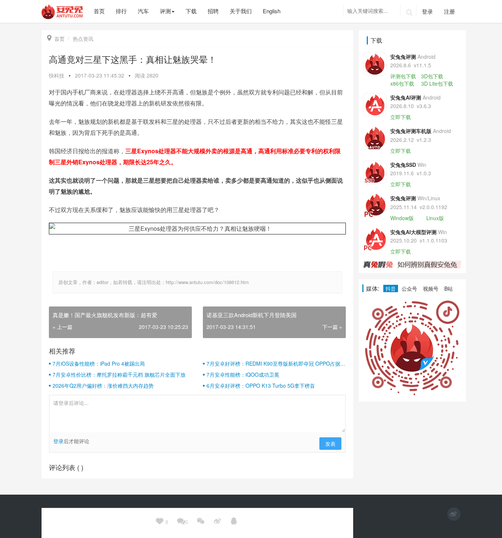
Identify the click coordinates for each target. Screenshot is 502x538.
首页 (56, 38)
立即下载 (400, 117)
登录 (427, 11)
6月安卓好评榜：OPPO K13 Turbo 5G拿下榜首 (261, 385)
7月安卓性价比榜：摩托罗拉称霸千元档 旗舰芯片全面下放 (119, 374)
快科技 (56, 75)
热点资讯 (83, 38)
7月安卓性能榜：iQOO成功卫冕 (243, 374)
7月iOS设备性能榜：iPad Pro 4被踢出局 (99, 363)
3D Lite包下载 (437, 83)
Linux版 (435, 218)
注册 (449, 11)
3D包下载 (432, 76)
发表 (330, 443)
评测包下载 (403, 76)
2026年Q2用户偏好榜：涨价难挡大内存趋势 (103, 385)
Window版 (402, 218)
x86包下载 (402, 83)
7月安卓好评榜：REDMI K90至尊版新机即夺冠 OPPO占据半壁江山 (276, 363)
